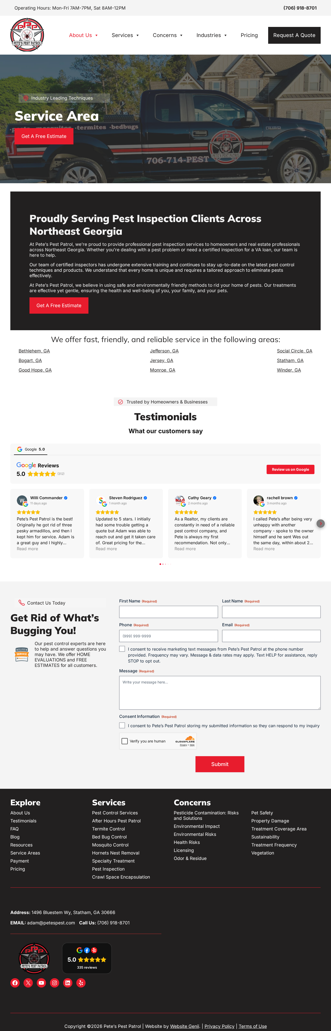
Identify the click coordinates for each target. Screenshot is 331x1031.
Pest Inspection (108, 869)
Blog (15, 836)
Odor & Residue (190, 858)
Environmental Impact (197, 826)
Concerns (165, 35)
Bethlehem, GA (34, 351)
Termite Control (108, 828)
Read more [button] (27, 548)
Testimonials (23, 820)
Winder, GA (289, 370)
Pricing (249, 35)
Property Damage (270, 820)
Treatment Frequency (274, 845)
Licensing (184, 850)
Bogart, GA (30, 360)
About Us (80, 35)
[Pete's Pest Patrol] (27, 50)
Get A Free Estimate (43, 136)
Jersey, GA (161, 360)
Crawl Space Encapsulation (121, 877)
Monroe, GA (162, 370)
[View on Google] (22, 500)
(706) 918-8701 (300, 8)
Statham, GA (290, 360)
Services (122, 35)
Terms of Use (253, 1026)
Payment (19, 861)
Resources (21, 845)
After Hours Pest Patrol (116, 820)
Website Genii (184, 1026)
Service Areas (25, 853)
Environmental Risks (195, 834)
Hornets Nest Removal (115, 853)
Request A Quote (294, 35)
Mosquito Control (110, 845)
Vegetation (262, 853)
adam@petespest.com (51, 922)
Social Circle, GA (294, 351)
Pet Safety (262, 812)
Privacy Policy (220, 1026)
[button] (10, 523)
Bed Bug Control (109, 836)
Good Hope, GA (35, 370)
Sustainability (265, 836)
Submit (220, 764)
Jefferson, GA (164, 351)
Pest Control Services (115, 812)
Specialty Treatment (113, 861)
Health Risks (187, 842)
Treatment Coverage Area (279, 828)
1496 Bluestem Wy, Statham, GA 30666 (73, 912)
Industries (209, 35)
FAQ (14, 828)
